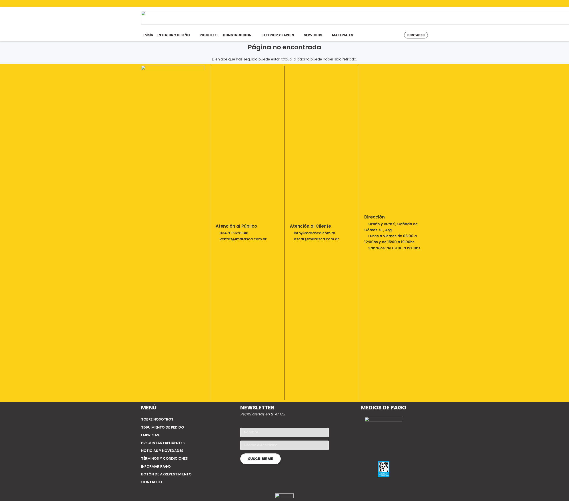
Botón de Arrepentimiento (166, 474)
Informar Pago (156, 466)
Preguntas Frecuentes (163, 442)
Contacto (151, 482)
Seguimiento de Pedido (162, 427)
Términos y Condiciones (164, 458)
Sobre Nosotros (157, 419)
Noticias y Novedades (162, 450)
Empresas (150, 435)
